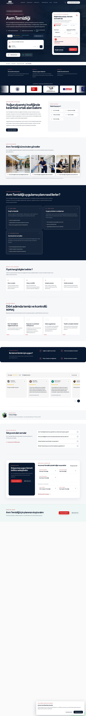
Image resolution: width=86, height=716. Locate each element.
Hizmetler (36, 2)
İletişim (55, 2)
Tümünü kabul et (78, 712)
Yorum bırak (74, 375)
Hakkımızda (29, 2)
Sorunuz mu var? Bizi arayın (14, 442)
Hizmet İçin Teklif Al (12, 130)
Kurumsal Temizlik (20, 63)
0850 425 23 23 (27, 481)
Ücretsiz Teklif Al (74, 2)
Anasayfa (23, 2)
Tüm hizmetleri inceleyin (43, 494)
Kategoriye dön (73, 465)
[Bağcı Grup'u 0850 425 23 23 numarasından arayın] (65, 2)
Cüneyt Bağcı (13, 414)
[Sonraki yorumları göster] (78, 401)
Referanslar (45, 2)
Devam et (73, 49)
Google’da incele (38, 35)
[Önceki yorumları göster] (75, 401)
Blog (51, 2)
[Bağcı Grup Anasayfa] (10, 2)
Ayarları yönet (69, 712)
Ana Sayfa (8, 63)
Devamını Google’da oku (34, 395)
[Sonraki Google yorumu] (41, 46)
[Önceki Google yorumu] (37, 46)
